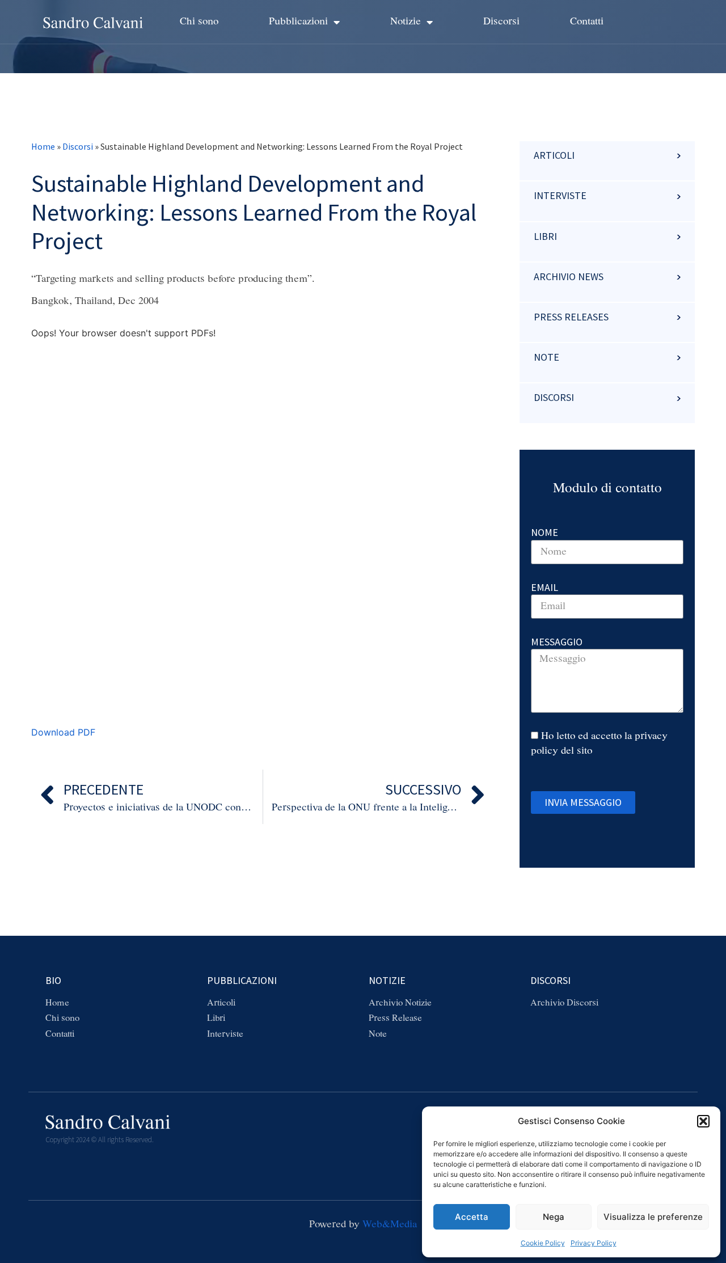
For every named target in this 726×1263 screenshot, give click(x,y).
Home (43, 146)
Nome (544, 532)
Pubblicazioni (298, 21)
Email (544, 587)
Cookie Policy (543, 1243)
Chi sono (199, 21)
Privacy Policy (594, 1243)
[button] (703, 1121)
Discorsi (501, 21)
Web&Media (389, 1224)
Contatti (586, 21)
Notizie (405, 21)
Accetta (471, 1216)
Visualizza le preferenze (653, 1216)
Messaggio (557, 641)
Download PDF (63, 732)
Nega (553, 1216)
